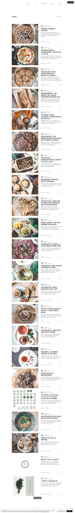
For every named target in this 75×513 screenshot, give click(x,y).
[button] (59, 3)
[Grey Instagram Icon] (36, 507)
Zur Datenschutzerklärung (44, 511)
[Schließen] (73, 511)
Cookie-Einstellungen (61, 511)
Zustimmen (69, 511)
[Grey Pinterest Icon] (38, 507)
